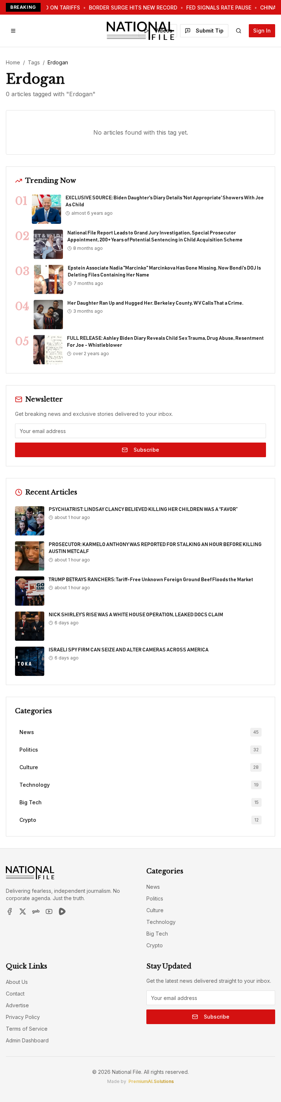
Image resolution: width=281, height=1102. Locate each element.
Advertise (17, 1005)
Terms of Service (27, 1029)
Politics (154, 898)
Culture (155, 910)
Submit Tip (210, 30)
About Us (17, 982)
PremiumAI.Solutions (151, 1081)
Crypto (154, 945)
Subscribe (146, 450)
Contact (15, 993)
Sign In (262, 30)
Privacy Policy (23, 1017)
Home (13, 62)
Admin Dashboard (27, 1040)
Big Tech (157, 933)
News (153, 887)
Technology (161, 922)
